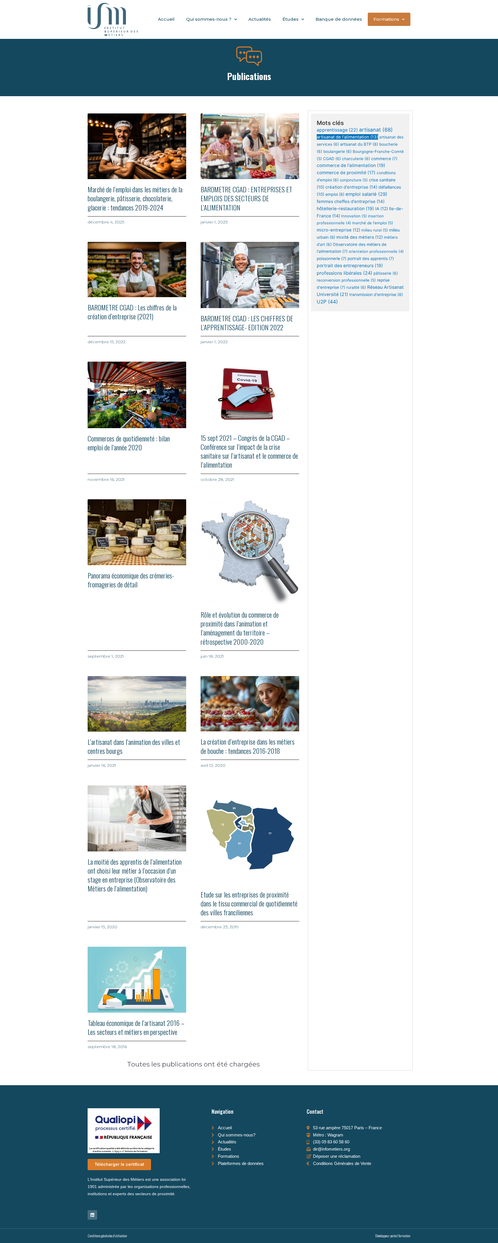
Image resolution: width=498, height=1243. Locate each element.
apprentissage (337, 130)
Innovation (354, 216)
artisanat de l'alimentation (347, 137)
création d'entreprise (351, 187)
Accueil (166, 19)
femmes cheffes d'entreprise (350, 201)
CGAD (332, 158)
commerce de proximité (346, 172)
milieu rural (374, 230)
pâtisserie (385, 273)
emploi (334, 194)
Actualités (259, 19)
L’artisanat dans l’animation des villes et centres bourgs (134, 746)
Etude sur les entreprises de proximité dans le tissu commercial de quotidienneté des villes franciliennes (249, 903)
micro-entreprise (338, 230)
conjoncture (354, 180)
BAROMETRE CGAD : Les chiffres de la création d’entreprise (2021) (132, 311)
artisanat (376, 130)
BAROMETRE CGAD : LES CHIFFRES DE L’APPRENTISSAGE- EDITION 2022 (247, 322)
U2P (327, 302)
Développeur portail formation (392, 1235)
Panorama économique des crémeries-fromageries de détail (131, 579)
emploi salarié (366, 194)
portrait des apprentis (371, 258)
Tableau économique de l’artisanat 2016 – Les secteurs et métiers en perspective (136, 1027)
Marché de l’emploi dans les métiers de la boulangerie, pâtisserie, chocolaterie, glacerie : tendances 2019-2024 (135, 198)
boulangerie (337, 151)
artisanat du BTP (359, 144)
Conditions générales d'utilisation (107, 1235)
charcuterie (356, 158)
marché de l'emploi (372, 223)
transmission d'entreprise (376, 294)
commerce (384, 158)
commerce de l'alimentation (351, 165)
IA (381, 208)
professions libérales (344, 273)
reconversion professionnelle (346, 280)
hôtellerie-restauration (345, 208)
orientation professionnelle (376, 251)
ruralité (356, 287)
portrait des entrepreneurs (350, 265)
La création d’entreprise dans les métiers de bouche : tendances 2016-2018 (248, 746)
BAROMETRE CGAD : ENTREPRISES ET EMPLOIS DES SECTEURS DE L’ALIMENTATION (246, 198)
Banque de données (339, 19)
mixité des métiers (359, 237)
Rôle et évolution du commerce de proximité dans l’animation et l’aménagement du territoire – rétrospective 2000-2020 (240, 628)
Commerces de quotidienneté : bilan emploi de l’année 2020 (129, 442)
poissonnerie (331, 258)
